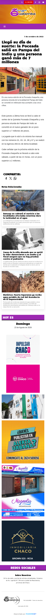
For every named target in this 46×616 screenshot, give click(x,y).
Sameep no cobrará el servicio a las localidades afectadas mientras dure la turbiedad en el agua (22, 216)
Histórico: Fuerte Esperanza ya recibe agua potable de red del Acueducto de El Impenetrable (22, 297)
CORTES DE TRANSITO (23, 31)
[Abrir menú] (4, 26)
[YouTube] (43, 2)
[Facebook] (35, 2)
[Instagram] (39, 2)
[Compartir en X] (10, 178)
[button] (22, 2)
